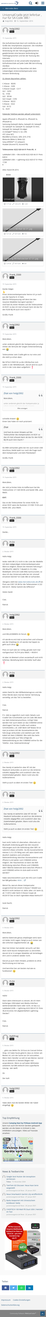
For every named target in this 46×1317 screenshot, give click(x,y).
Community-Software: (23, 1313)
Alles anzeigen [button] (22, 408)
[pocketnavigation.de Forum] (10, 3)
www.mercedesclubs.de (28, 582)
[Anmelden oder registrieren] (36, 3)
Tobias (8, 1182)
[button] (42, 3)
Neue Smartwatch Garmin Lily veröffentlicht (24, 1194)
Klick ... (20, 880)
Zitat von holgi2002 (13, 393)
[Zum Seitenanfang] (42, 1313)
